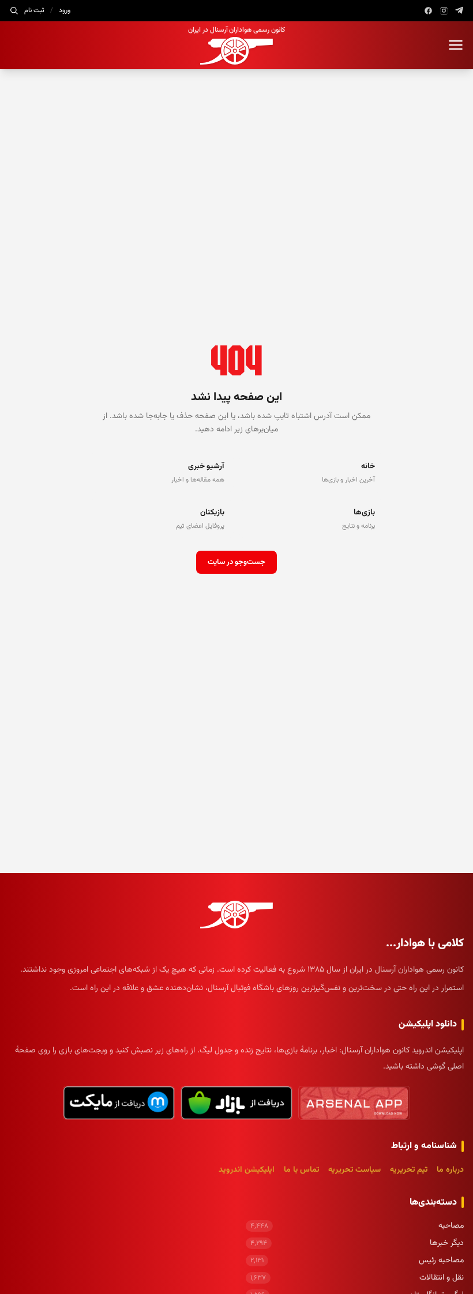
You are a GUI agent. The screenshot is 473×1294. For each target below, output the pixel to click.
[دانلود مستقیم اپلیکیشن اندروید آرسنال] (354, 1102)
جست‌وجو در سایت (236, 562)
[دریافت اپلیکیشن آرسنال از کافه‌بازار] (236, 1102)
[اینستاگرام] (444, 10)
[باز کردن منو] (456, 45)
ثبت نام (34, 10)
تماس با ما (301, 1170)
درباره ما (450, 1170)
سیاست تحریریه (354, 1170)
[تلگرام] (459, 10)
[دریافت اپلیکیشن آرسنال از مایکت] (118, 1102)
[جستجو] (13, 10)
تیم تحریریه (408, 1170)
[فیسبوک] (428, 10)
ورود (64, 10)
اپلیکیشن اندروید (247, 1170)
